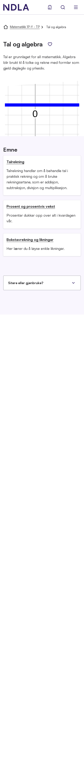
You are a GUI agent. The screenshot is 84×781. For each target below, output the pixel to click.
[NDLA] (16, 7)
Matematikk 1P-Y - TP (25, 27)
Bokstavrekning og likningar (30, 239)
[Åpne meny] (76, 7)
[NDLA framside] (5, 27)
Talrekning (15, 161)
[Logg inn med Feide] (50, 7)
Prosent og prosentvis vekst (31, 206)
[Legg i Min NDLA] (50, 44)
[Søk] (63, 7)
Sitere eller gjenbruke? (25, 283)
